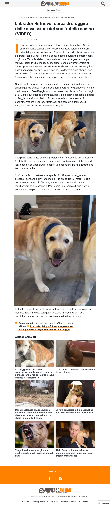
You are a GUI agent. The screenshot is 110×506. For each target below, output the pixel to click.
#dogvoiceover (65, 326)
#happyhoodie (26, 329)
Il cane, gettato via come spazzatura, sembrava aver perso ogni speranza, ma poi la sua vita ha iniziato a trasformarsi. (34, 373)
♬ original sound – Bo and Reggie (52, 329)
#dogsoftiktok (49, 326)
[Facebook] (49, 478)
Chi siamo (26, 502)
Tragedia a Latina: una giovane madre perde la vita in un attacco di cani (34, 453)
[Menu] (7, 4)
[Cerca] (103, 4)
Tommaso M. (21, 40)
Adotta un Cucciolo (55, 10)
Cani (22, 17)
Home (17, 17)
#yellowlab (35, 326)
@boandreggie (26, 323)
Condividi (105, 503)
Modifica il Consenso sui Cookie (74, 502)
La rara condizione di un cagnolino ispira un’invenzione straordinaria (74, 411)
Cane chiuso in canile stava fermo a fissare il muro (75, 371)
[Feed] (60, 478)
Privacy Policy (39, 502)
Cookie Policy (52, 502)
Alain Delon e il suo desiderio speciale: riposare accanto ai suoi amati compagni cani (74, 453)
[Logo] (54, 3)
